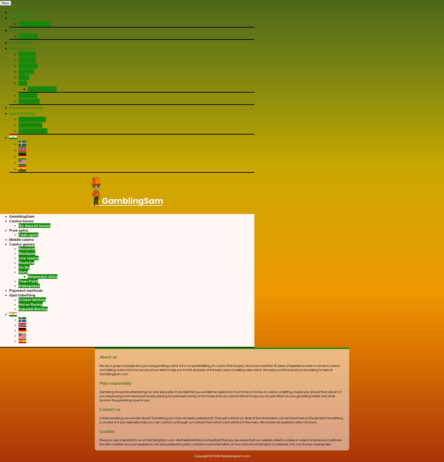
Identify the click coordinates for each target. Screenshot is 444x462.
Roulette (26, 71)
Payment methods (26, 107)
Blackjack (27, 60)
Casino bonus (21, 18)
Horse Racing (30, 125)
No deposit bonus (34, 24)
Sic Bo (23, 77)
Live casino (28, 66)
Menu (5, 3)
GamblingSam (22, 12)
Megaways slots (42, 89)
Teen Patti (27, 95)
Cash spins (28, 36)
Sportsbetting (22, 113)
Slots (22, 83)
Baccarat (27, 54)
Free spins (18, 30)
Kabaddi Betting (32, 131)
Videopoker (29, 101)
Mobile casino (21, 42)
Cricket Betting (32, 119)
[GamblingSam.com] (127, 207)
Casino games (22, 48)
